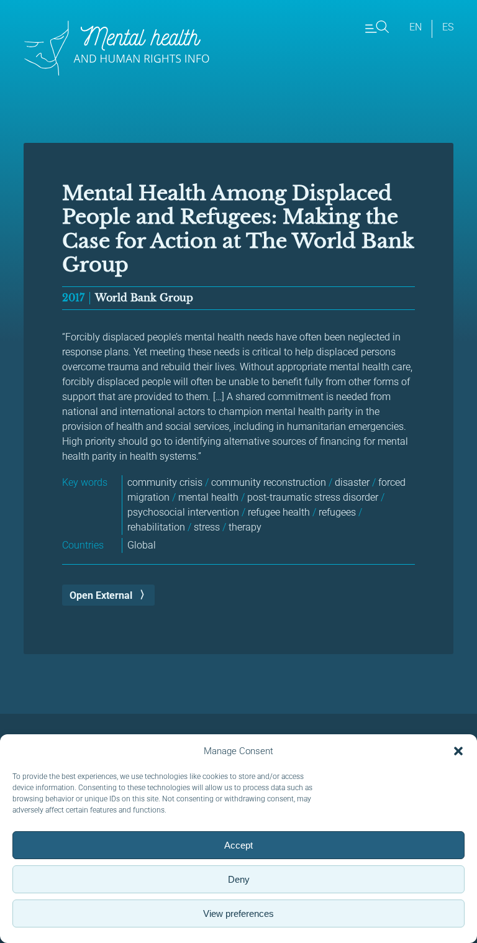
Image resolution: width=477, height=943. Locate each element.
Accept (238, 845)
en (415, 27)
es (447, 27)
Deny (239, 879)
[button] (458, 751)
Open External (101, 595)
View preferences (238, 913)
